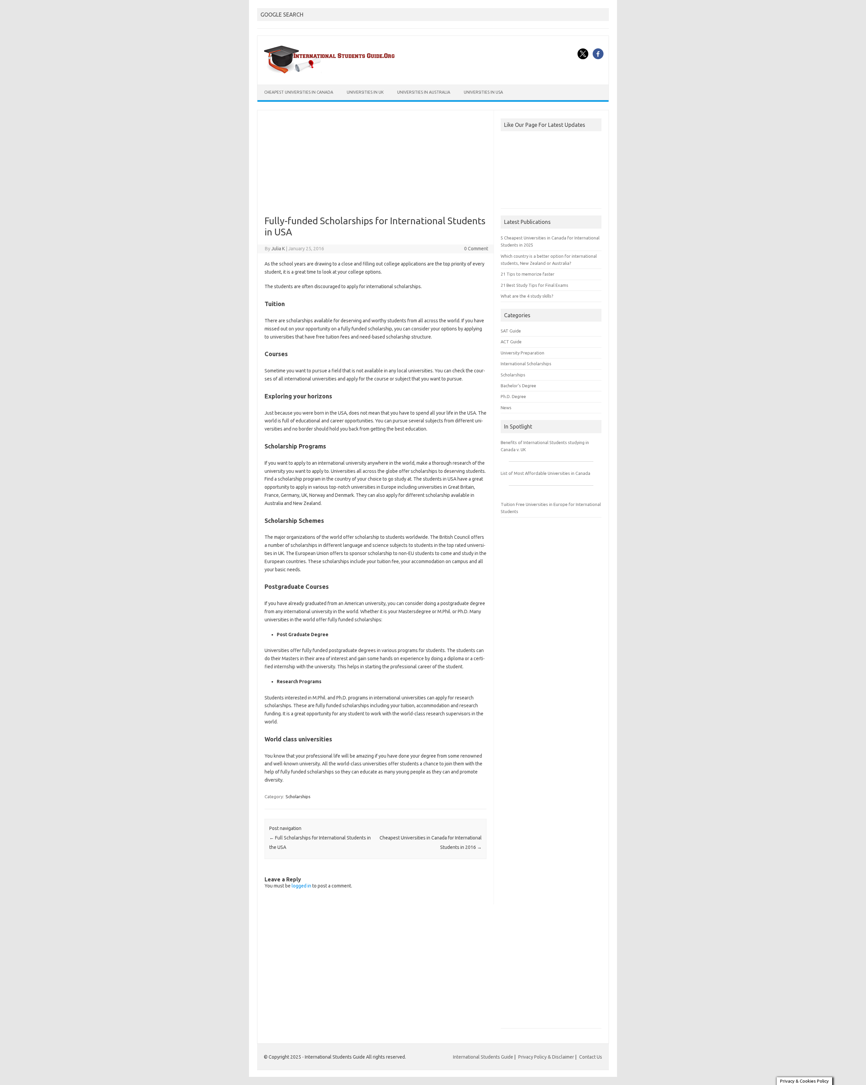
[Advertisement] (375, 167)
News (506, 407)
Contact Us (590, 1057)
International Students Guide (483, 1057)
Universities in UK (365, 92)
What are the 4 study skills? (527, 296)
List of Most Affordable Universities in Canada (545, 473)
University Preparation (522, 352)
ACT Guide (511, 341)
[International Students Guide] (330, 73)
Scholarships (298, 796)
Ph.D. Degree (513, 396)
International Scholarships (526, 363)
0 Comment (476, 248)
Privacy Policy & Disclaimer (546, 1057)
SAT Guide (511, 330)
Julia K (278, 248)
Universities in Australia (423, 92)
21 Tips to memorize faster (527, 274)
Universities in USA (483, 92)
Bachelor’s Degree (518, 385)
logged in (301, 885)
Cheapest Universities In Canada (298, 92)
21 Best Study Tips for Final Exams (534, 285)
